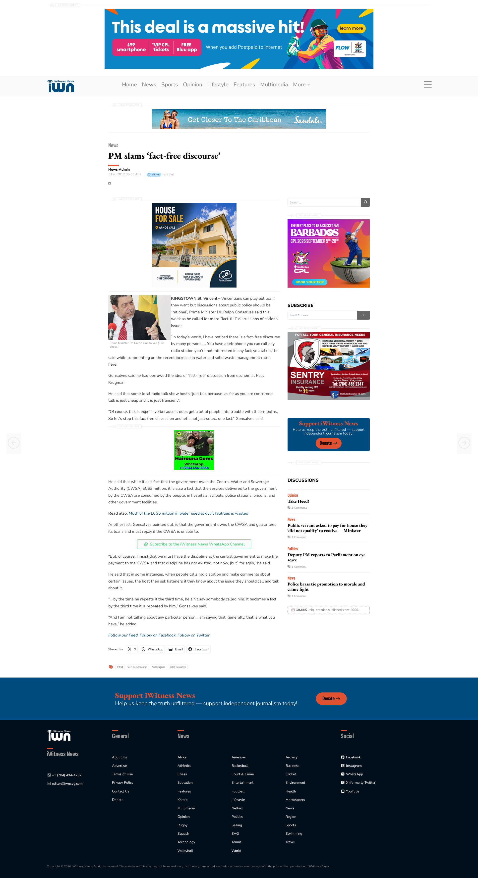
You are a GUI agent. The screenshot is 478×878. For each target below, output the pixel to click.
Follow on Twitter (194, 635)
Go (363, 315)
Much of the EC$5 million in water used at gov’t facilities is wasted (188, 513)
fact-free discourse (137, 667)
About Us (119, 757)
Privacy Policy (122, 782)
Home (129, 84)
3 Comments (299, 508)
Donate (326, 443)
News (149, 84)
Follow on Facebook (158, 635)
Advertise (119, 765)
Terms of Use (122, 774)
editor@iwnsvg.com (67, 783)
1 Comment (299, 537)
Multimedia (274, 84)
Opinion (192, 84)
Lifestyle (218, 84)
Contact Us (120, 791)
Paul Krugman (158, 667)
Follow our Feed (123, 635)
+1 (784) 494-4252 (66, 775)
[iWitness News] (58, 735)
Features (244, 84)
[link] (60, 86)
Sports (169, 84)
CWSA (120, 667)
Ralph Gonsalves (178, 667)
